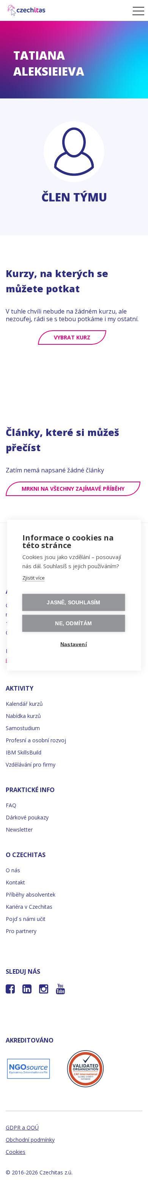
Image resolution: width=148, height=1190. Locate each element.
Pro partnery (21, 931)
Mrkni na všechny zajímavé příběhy (73, 488)
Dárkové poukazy (27, 817)
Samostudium (23, 728)
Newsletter (19, 829)
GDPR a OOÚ (22, 1127)
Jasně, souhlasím (73, 602)
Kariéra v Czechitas (29, 906)
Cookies (15, 1151)
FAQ (11, 805)
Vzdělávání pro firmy (30, 764)
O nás (13, 870)
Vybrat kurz (72, 337)
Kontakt (15, 882)
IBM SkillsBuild (23, 752)
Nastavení (73, 644)
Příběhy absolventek (30, 894)
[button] (136, 10)
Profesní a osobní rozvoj (36, 740)
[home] (64, 10)
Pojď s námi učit (26, 918)
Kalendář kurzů (24, 703)
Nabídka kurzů (23, 715)
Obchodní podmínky (30, 1139)
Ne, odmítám (73, 623)
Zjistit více (33, 577)
